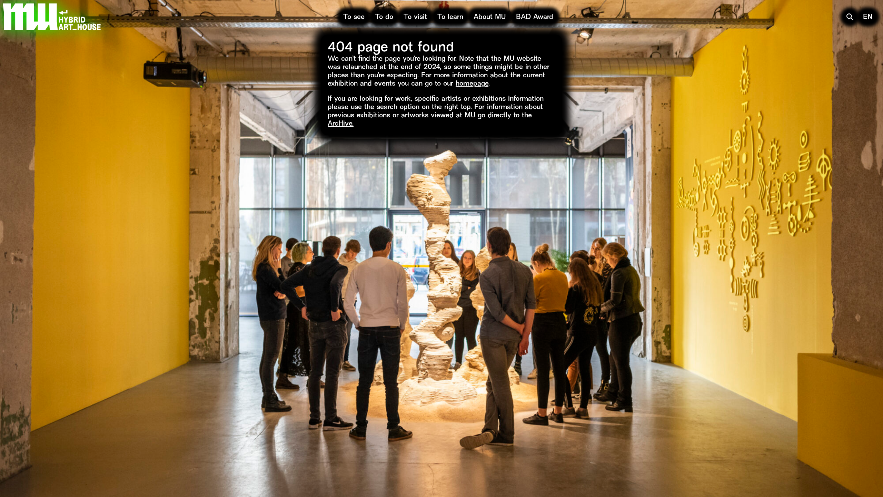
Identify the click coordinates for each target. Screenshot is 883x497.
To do (384, 17)
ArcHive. (341, 124)
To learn (450, 17)
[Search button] (850, 17)
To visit (415, 17)
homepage (472, 84)
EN (868, 17)
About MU (490, 17)
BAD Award (534, 17)
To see (354, 17)
